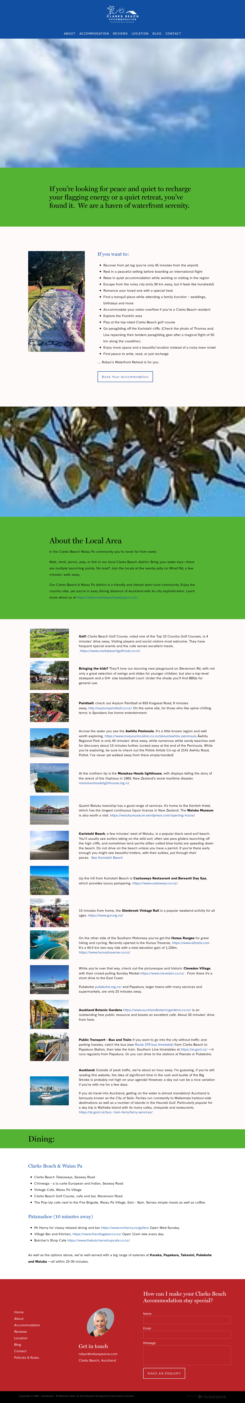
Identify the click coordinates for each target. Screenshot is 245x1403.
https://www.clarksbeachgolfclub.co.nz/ (110, 650)
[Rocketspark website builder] (206, 1397)
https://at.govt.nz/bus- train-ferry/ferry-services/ (116, 1111)
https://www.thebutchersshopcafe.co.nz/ (98, 1240)
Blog (17, 1344)
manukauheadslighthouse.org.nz (104, 782)
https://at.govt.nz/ (194, 1049)
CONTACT (173, 33)
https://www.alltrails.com (191, 942)
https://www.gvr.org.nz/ (105, 915)
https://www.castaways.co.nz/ (155, 883)
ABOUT (69, 33)
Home (19, 1311)
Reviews (20, 1331)
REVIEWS (120, 33)
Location (21, 1337)
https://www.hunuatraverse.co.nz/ (104, 952)
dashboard (47, 1396)
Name (147, 1313)
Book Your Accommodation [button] (125, 376)
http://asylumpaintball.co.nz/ (110, 707)
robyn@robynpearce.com (98, 1353)
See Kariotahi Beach (107, 857)
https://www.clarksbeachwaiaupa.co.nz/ (107, 597)
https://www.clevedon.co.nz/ (162, 973)
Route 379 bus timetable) (154, 1044)
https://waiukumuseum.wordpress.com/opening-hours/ (152, 815)
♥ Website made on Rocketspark (75, 1396)
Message (149, 1342)
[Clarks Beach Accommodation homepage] (122, 14)
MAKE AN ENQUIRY (164, 1373)
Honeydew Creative (122, 1396)
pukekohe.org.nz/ (108, 986)
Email (147, 1328)
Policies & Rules (26, 1357)
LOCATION (140, 33)
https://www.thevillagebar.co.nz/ (96, 1233)
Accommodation (27, 1324)
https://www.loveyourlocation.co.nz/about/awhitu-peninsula (150, 735)
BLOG (157, 33)
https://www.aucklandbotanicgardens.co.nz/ (157, 1009)
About (19, 1318)
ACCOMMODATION (94, 33)
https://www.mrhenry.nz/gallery (125, 1227)
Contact (20, 1350)
